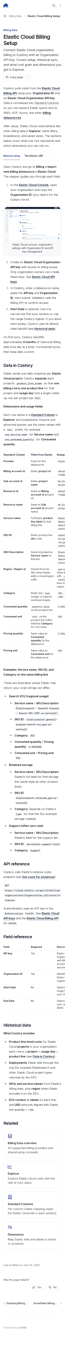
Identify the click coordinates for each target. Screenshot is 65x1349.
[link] (32, 1144)
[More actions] (60, 5)
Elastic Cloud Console (34, 185)
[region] (32, 557)
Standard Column (43, 415)
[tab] (11, 156)
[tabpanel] (32, 259)
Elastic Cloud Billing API (42, 918)
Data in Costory (43, 1056)
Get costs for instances (38, 877)
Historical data (44, 328)
